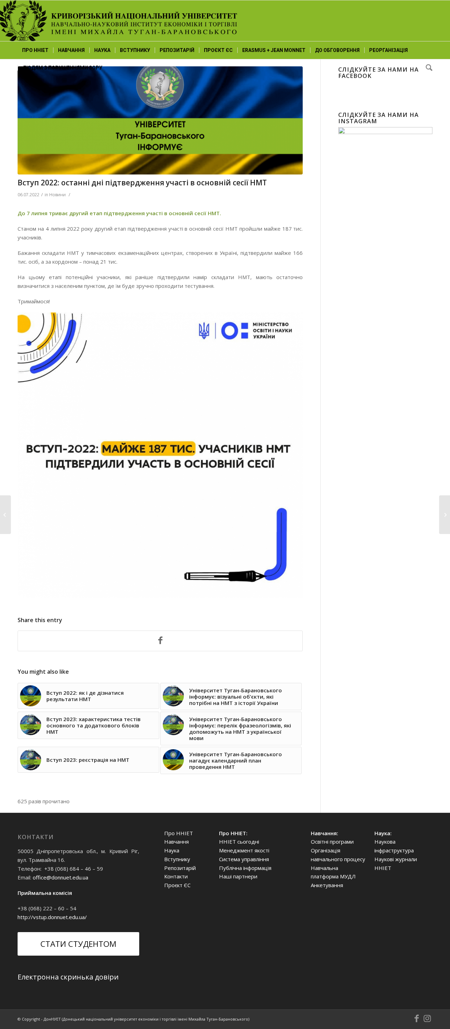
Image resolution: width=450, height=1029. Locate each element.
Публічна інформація (245, 867)
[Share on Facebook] (160, 641)
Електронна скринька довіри (68, 977)
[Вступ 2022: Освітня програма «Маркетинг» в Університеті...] (444, 514)
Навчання (176, 841)
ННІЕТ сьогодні (239, 841)
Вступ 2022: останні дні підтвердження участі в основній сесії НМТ (142, 182)
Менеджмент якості (244, 850)
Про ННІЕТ (178, 833)
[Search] (426, 68)
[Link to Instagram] (427, 1018)
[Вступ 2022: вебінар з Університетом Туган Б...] (5, 514)
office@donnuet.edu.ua (60, 877)
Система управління (244, 859)
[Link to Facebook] (416, 1018)
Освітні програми (332, 841)
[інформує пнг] (160, 120)
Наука (171, 850)
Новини (57, 195)
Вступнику (177, 859)
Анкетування (327, 885)
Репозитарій (180, 867)
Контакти (176, 876)
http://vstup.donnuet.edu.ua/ (52, 917)
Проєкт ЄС (177, 885)
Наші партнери (238, 876)
